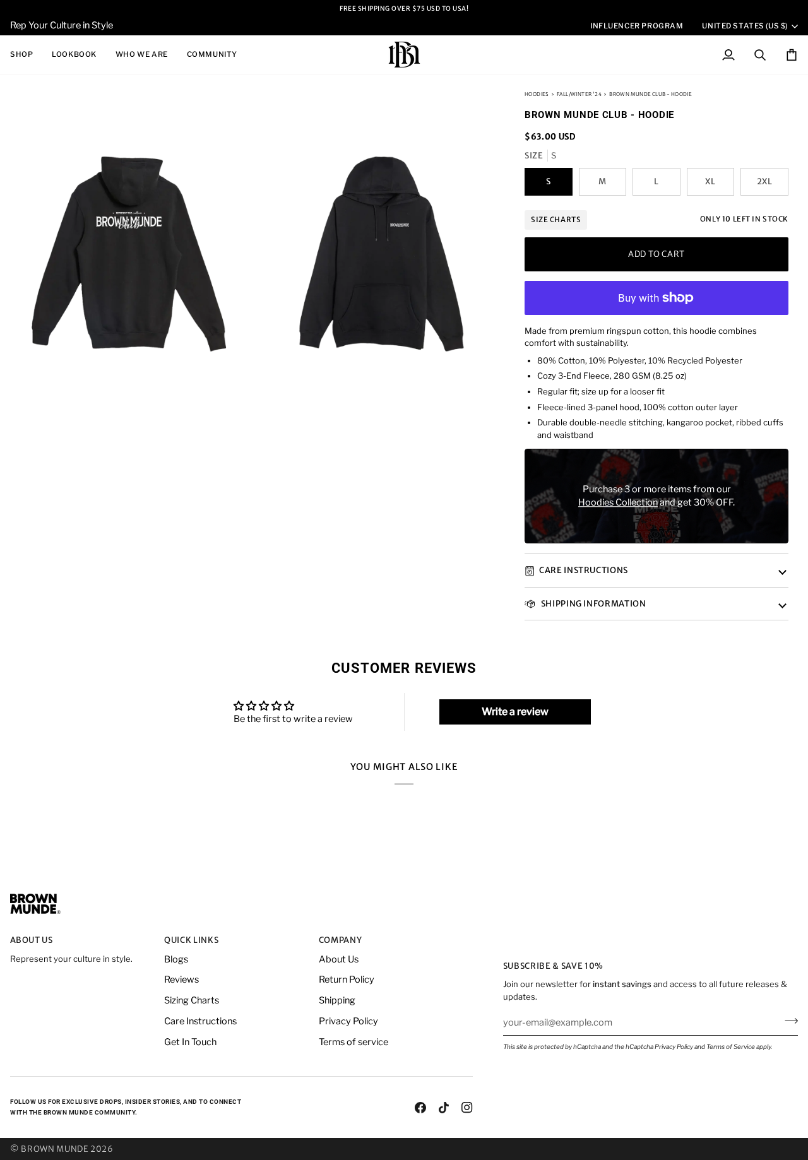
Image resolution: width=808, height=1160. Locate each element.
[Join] (787, 1020)
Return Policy (346, 979)
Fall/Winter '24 (579, 94)
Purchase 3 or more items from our (657, 489)
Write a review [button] (515, 712)
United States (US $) (745, 25)
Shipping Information (592, 603)
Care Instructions (583, 570)
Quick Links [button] (191, 940)
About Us (339, 959)
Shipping (337, 1000)
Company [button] (340, 940)
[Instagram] (467, 1107)
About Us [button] (31, 940)
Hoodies (537, 94)
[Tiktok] (444, 1107)
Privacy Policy (674, 1046)
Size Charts (556, 219)
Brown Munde (54, 1149)
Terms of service (353, 1042)
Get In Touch (190, 1042)
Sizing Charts (191, 1000)
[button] (26, 54)
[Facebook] (420, 1107)
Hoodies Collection (618, 503)
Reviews (181, 979)
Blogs (176, 959)
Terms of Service (730, 1046)
